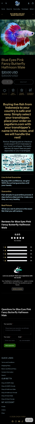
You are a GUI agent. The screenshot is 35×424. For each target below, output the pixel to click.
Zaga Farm (20, 417)
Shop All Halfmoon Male (8, 389)
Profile (3, 406)
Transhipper (24, 9)
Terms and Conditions (7, 362)
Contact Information (7, 372)
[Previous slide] (2, 14)
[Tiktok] (22, 421)
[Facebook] (12, 421)
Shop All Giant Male (7, 396)
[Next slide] (33, 14)
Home (3, 9)
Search (3, 375)
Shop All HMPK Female (8, 386)
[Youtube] (19, 421)
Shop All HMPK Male (7, 383)
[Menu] (2, 3)
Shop (3, 413)
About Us (9, 9)
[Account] (29, 3)
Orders (3, 410)
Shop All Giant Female (7, 399)
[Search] (6, 3)
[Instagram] (16, 421)
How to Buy (16, 9)
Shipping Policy (5, 365)
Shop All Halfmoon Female (9, 392)
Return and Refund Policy (8, 369)
